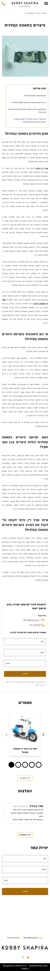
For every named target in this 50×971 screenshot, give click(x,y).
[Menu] (46, 3)
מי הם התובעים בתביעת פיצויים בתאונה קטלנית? (28, 102)
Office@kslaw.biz (31, 620)
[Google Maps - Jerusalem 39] (25, 914)
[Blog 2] (25, 765)
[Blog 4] (39, 765)
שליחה (25, 674)
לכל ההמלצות (25, 835)
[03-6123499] (4, 3)
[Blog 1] (18, 765)
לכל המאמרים (25, 778)
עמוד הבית (40, 13)
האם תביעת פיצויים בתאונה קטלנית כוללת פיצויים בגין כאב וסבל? (27, 110)
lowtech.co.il (20, 965)
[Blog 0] (11, 765)
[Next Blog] (43, 734)
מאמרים (29, 13)
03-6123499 (35, 625)
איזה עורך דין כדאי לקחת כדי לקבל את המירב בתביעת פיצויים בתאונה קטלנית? (30, 120)
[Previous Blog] (7, 734)
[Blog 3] (32, 765)
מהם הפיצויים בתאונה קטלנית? (35, 96)
